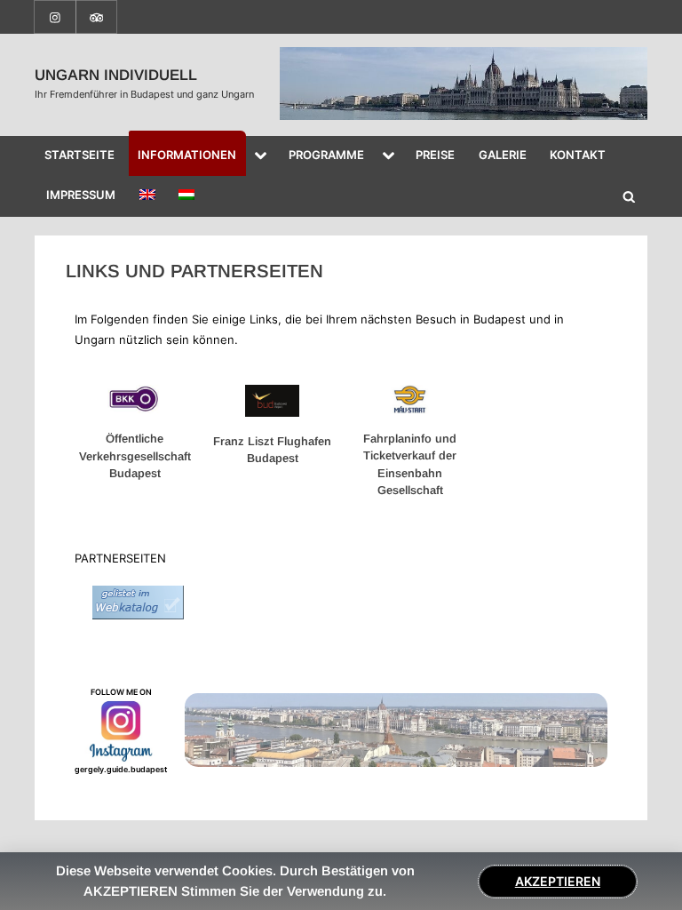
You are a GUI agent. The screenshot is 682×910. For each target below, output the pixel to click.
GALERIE (503, 155)
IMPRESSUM (80, 195)
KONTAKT (578, 155)
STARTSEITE (79, 155)
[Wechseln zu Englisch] (147, 196)
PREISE (435, 155)
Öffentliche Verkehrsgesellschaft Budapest (135, 456)
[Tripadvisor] (97, 15)
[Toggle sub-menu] (261, 156)
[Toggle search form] (629, 196)
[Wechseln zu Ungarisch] (187, 196)
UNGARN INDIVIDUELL (116, 75)
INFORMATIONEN (187, 155)
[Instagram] (55, 15)
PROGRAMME (326, 155)
